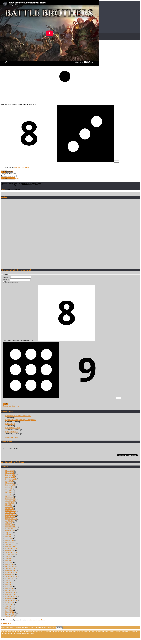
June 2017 (8, 535)
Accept (59, 627)
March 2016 (9, 564)
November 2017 (11, 529)
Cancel (17, 178)
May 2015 (8, 584)
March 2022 (9, 473)
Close (3, 637)
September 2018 (11, 519)
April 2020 (9, 495)
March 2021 (9, 483)
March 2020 (9, 497)
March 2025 (9, 471)
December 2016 (10, 546)
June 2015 (8, 582)
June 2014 (8, 606)
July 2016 (8, 556)
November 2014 (11, 596)
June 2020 (8, 491)
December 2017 (10, 527)
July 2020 (8, 489)
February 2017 (10, 542)
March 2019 (9, 509)
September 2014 (11, 600)
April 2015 (9, 586)
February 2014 (10, 614)
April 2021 (9, 481)
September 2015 (11, 576)
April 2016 (9, 562)
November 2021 (11, 479)
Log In (5, 404)
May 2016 (8, 560)
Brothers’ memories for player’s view (18, 416)
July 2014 (8, 604)
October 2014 (10, 598)
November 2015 (11, 572)
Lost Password (14, 406)
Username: (7, 277)
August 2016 (9, 554)
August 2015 (9, 578)
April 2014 (9, 610)
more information (50, 627)
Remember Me (9, 167)
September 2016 (11, 552)
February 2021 (10, 485)
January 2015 (10, 592)
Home (3, 189)
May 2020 (8, 493)
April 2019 (9, 507)
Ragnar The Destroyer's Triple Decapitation (20, 420)
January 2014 (10, 616)
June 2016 (8, 558)
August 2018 (9, 521)
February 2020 (10, 499)
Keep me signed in (11, 282)
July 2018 (8, 523)
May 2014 (8, 608)
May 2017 (8, 537)
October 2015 (10, 574)
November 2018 (11, 515)
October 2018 (10, 517)
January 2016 (10, 568)
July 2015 (8, 580)
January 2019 (10, 513)
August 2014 (9, 602)
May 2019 (8, 505)
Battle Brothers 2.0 (11, 432)
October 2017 (10, 531)
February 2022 (10, 475)
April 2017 (9, 538)
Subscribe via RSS (11, 437)
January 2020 (10, 501)
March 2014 (9, 612)
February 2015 (10, 590)
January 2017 (10, 544)
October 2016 (10, 550)
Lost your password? (21, 167)
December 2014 (10, 594)
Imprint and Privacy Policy (36, 620)
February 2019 (10, 511)
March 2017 (9, 540)
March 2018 (9, 525)
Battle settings (10, 424)
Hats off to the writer (12, 428)
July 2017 (8, 533)
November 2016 (11, 548)
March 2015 (9, 588)
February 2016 (10, 566)
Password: (6, 279)
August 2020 (9, 487)
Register (10, 172)
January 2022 (10, 477)
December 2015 (10, 570)
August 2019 (9, 503)
